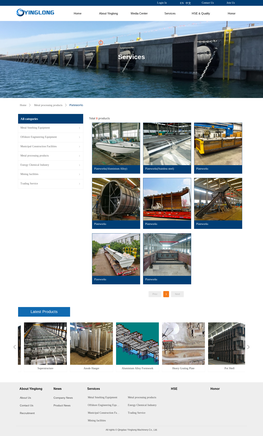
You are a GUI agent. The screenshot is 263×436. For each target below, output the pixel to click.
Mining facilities (97, 420)
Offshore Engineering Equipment (105, 405)
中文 (188, 3)
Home (77, 13)
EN (182, 3)
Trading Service (136, 412)
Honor (231, 13)
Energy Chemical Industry (142, 405)
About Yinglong (108, 13)
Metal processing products (48, 105)
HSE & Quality (201, 13)
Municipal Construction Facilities (105, 412)
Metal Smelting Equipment (102, 397)
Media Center (139, 13)
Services (170, 13)
